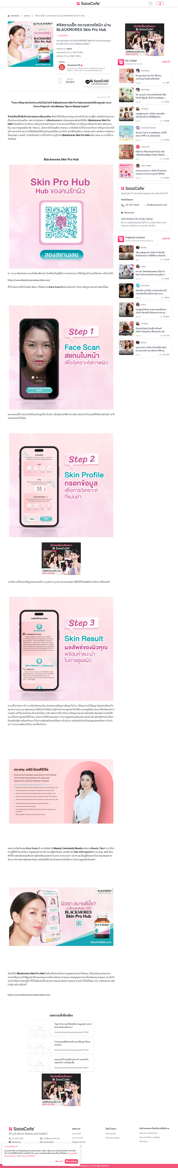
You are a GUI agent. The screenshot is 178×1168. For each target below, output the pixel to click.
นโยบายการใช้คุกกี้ (28, 1156)
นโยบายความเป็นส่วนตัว (148, 1133)
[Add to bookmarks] (60, 81)
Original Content (78, 1142)
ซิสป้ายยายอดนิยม (112, 1137)
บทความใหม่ (76, 1133)
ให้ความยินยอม (71, 1161)
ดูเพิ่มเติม (166, 61)
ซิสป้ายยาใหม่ (111, 1133)
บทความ (27, 16)
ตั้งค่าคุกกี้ (59, 1161)
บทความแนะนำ (77, 1137)
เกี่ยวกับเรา (143, 1141)
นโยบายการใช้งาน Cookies (149, 1137)
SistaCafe (15, 16)
